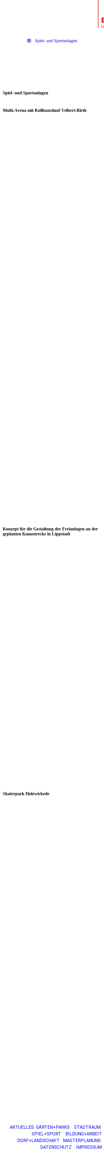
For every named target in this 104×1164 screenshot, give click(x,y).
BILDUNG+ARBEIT (83, 1134)
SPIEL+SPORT (46, 1134)
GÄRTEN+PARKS (53, 1127)
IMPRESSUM (90, 1147)
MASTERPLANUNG (82, 1140)
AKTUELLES (22, 1127)
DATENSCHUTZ (58, 1147)
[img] (52, 15)
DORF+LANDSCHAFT (39, 1140)
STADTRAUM (87, 1127)
